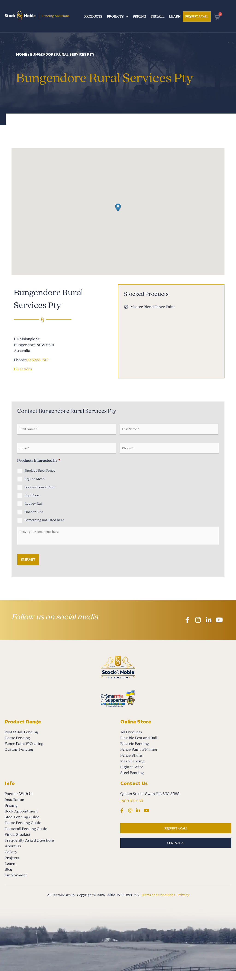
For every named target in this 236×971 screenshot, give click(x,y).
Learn (174, 16)
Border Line (34, 511)
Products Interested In (38, 460)
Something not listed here (44, 520)
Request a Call (196, 16)
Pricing (139, 16)
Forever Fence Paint (40, 487)
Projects (115, 16)
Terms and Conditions (158, 895)
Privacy (183, 895)
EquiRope (32, 495)
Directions (23, 369)
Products (93, 16)
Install (158, 16)
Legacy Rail (34, 503)
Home (21, 54)
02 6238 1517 (37, 360)
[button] (118, 207)
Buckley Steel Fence (40, 470)
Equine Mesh (35, 479)
